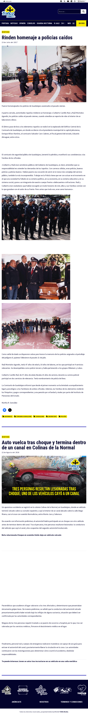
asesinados (8, 416)
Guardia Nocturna (44, 23)
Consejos (31, 23)
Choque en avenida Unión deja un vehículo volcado (39, 535)
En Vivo (82, 23)
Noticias (14, 23)
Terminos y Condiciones (71, 702)
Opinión (22, 23)
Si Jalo (56, 23)
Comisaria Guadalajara (23, 416)
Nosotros (44, 702)
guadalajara (40, 416)
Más (69, 23)
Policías (63, 416)
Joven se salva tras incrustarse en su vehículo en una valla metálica (48, 661)
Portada (5, 23)
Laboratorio (52, 416)
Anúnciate (16, 702)
